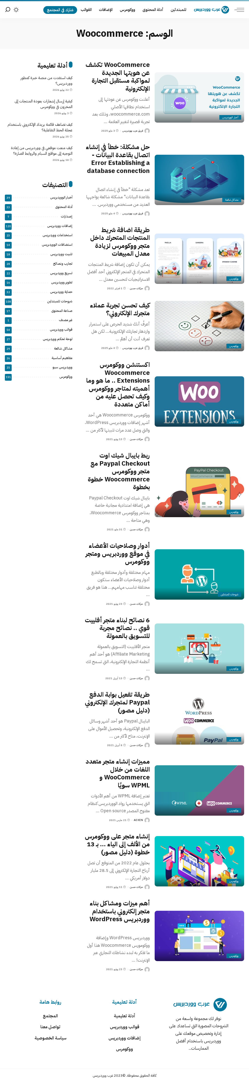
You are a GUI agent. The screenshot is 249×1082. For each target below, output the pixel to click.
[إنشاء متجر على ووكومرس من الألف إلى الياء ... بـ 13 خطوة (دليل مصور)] (199, 861)
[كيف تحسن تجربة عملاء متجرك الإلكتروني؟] (199, 326)
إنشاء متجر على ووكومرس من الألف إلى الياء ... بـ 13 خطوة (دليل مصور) (117, 844)
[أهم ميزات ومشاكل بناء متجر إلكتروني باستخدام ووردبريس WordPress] (199, 936)
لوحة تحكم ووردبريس (57, 339)
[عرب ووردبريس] (212, 9)
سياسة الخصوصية (50, 1038)
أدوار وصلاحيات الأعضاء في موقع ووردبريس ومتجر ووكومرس (118, 553)
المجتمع (50, 1015)
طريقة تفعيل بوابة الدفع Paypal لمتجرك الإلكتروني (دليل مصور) (117, 702)
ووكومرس (233, 279)
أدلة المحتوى (63, 206)
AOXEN (138, 820)
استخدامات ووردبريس (57, 235)
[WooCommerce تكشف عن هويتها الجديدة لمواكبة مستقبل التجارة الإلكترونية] (199, 97)
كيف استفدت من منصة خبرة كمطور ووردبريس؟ (46, 81)
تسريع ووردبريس (61, 273)
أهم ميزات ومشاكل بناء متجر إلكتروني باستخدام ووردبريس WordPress (119, 911)
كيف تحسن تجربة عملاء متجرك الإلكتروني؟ (120, 309)
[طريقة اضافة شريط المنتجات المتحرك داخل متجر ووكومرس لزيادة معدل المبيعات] (199, 259)
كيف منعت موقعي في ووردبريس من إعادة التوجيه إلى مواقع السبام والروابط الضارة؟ (41, 151)
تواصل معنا (50, 1026)
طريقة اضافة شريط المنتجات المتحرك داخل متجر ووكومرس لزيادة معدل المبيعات (120, 242)
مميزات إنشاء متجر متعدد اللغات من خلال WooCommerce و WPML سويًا (118, 773)
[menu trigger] (237, 9)
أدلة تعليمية (124, 1015)
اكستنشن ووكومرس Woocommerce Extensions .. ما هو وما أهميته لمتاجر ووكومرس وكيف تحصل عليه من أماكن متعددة (118, 384)
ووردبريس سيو (62, 367)
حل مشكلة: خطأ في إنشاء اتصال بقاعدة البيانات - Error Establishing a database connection (118, 159)
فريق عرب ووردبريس (132, 131)
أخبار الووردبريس (230, 117)
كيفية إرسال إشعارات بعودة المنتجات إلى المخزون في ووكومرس (43, 104)
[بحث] (8, 10)
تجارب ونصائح (62, 263)
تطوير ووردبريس (61, 282)
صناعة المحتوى (61, 310)
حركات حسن (136, 288)
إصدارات (66, 216)
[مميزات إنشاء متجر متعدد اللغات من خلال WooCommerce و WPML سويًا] (199, 790)
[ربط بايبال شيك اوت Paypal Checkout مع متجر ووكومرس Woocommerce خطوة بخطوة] (199, 492)
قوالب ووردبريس (61, 329)
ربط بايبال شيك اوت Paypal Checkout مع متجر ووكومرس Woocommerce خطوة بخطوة (119, 471)
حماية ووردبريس (61, 291)
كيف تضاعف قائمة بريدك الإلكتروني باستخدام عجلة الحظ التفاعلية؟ (40, 127)
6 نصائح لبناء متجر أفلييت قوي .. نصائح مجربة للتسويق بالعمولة (117, 628)
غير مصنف (65, 320)
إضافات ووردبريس (59, 225)
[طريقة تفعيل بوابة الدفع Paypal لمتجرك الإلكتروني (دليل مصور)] (199, 719)
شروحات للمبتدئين (229, 594)
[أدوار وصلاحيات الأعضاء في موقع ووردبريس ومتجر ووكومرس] (199, 574)
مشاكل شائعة (231, 200)
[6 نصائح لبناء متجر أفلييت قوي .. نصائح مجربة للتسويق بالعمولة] (199, 648)
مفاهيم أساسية (62, 358)
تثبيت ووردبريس (61, 254)
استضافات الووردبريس (57, 244)
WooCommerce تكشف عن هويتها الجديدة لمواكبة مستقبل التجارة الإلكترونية (118, 76)
